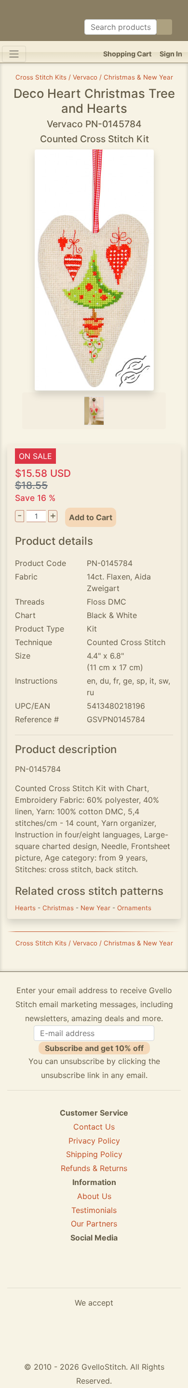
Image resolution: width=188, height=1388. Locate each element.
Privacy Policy (94, 1140)
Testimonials (94, 1210)
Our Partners (94, 1223)
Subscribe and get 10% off (94, 1048)
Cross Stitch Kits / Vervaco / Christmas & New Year (94, 77)
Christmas (59, 908)
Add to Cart (90, 517)
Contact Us (94, 1127)
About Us (94, 1196)
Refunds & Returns (94, 1168)
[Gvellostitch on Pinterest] (94, 1273)
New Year (96, 908)
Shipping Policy (94, 1154)
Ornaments (134, 908)
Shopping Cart (127, 54)
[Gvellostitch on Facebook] (60, 1273)
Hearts (26, 908)
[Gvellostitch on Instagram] (127, 1273)
